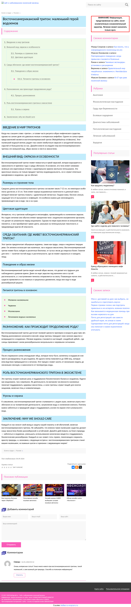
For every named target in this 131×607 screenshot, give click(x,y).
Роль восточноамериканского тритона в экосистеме (28, 103)
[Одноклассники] (76, 467)
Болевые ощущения (103, 115)
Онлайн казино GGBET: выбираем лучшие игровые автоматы (53, 500)
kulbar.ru (64, 605)
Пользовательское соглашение (117, 589)
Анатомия (98, 95)
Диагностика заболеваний (106, 122)
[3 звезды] (7, 467)
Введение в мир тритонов (16, 42)
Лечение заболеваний (104, 136)
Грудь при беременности (105, 109)
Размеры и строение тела (24, 53)
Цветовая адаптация (22, 57)
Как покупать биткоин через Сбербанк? (9, 499)
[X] (80, 467)
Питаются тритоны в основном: (34, 79)
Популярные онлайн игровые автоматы (30, 499)
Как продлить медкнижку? (102, 186)
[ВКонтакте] (73, 467)
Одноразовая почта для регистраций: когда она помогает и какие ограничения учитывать (110, 327)
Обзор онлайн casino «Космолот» (74, 499)
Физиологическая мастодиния (108, 102)
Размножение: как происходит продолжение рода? (28, 89)
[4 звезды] (9, 467)
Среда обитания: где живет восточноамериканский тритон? (31, 65)
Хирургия (97, 143)
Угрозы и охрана (20, 109)
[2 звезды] (5, 467)
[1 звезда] (3, 467)
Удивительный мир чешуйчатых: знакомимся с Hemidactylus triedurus (109, 72)
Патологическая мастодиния (107, 129)
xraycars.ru (73, 605)
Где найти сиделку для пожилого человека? (110, 226)
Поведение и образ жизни (24, 71)
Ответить (19, 575)
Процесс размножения (23, 96)
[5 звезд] (11, 467)
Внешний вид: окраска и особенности (22, 47)
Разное (6, 493)
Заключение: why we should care (19, 117)
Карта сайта (99, 589)
